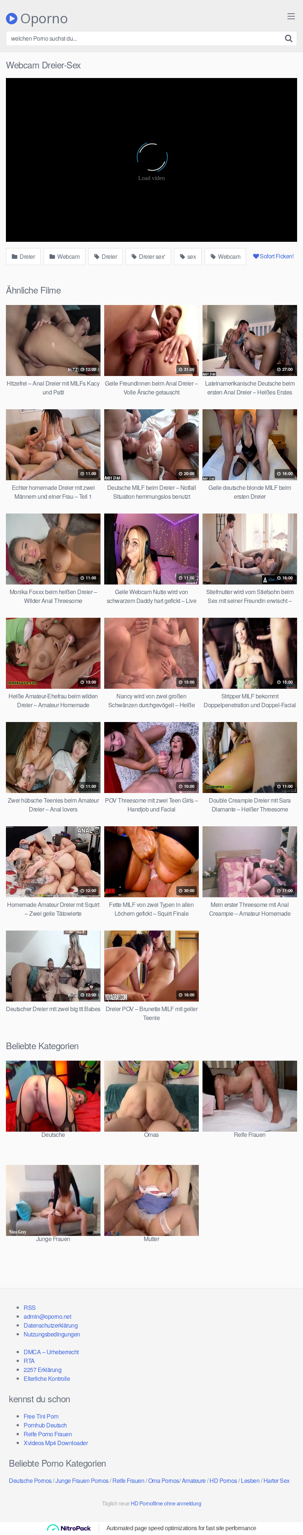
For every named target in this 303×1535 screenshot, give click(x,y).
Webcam (68, 256)
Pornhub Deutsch (45, 1425)
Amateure (194, 1480)
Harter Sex (276, 1480)
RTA (29, 1360)
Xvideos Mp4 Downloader (56, 1443)
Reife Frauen (128, 1480)
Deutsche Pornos (30, 1480)
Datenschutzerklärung (51, 1325)
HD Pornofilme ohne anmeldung (166, 1503)
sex (191, 256)
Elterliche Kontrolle (47, 1378)
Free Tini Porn (41, 1416)
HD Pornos (223, 1480)
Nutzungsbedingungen (52, 1334)
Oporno (42, 18)
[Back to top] (283, 1511)
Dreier (26, 256)
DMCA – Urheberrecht (51, 1352)
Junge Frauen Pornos (82, 1480)
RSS (30, 1307)
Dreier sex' (151, 256)
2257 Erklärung (42, 1369)
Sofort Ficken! (276, 256)
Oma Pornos (163, 1480)
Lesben (250, 1480)
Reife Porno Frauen (48, 1434)
